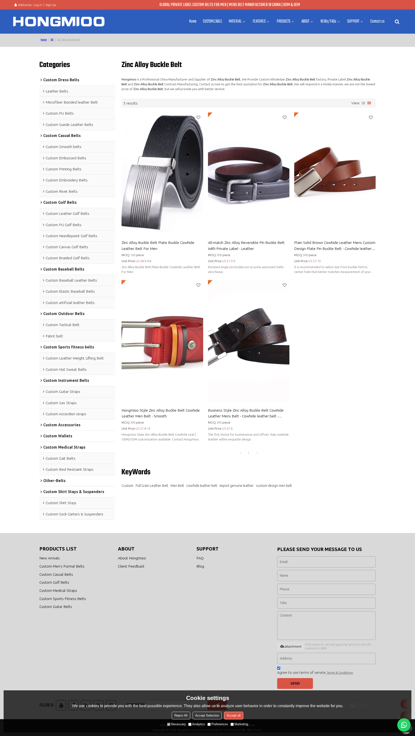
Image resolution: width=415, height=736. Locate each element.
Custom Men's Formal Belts (62, 566)
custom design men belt (274, 486)
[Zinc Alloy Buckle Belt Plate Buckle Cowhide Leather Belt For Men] (162, 173)
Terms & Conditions (340, 672)
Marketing (241, 724)
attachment (292, 646)
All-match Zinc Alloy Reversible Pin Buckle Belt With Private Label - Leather (246, 245)
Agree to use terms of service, (315, 672)
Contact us (377, 21)
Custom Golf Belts (54, 582)
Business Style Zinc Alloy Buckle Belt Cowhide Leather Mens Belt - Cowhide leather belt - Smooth (246, 413)
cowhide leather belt (201, 486)
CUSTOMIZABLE (212, 21)
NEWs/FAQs (328, 21)
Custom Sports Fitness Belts (62, 599)
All (52, 40)
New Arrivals (49, 558)
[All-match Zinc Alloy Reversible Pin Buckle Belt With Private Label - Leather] (248, 173)
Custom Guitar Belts (55, 607)
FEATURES (259, 21)
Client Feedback (131, 566)
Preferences (219, 724)
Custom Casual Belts (56, 574)
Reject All (181, 715)
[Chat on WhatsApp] (404, 725)
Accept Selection (207, 715)
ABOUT (305, 21)
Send (295, 683)
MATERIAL (235, 21)
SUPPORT (353, 21)
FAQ (200, 558)
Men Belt (177, 486)
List (363, 103)
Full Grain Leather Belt (152, 486)
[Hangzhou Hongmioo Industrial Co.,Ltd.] (58, 21)
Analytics (198, 724)
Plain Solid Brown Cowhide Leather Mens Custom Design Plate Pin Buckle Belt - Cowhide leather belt (334, 245)
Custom (127, 486)
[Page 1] (240, 453)
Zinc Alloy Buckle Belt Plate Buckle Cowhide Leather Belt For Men (158, 245)
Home (192, 21)
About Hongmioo (132, 558)
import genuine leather (237, 486)
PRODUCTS (283, 21)
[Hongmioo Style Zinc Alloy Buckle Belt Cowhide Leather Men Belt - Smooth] (162, 341)
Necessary (178, 724)
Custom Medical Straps (58, 590)
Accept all (234, 715)
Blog (200, 566)
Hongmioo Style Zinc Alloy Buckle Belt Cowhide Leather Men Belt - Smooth (161, 413)
